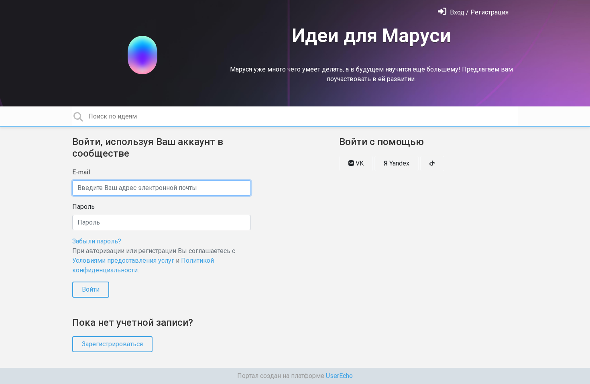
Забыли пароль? (96, 241)
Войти (91, 289)
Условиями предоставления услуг (123, 260)
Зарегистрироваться (112, 344)
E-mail (81, 172)
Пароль (83, 206)
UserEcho (339, 376)
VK (359, 163)
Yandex (396, 163)
